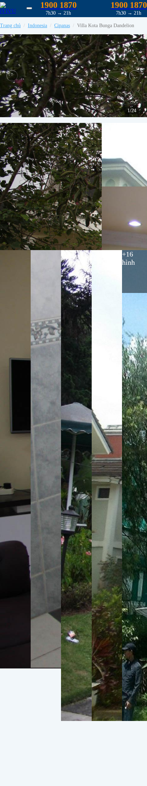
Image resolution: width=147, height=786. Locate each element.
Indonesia (37, 25)
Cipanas (62, 25)
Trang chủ (10, 25)
